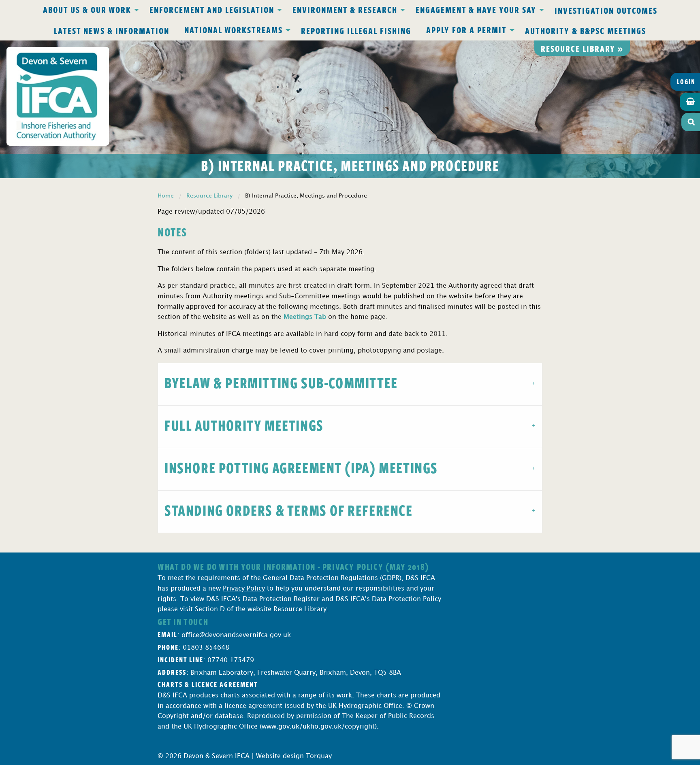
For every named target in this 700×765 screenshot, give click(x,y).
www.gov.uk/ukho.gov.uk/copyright (318, 727)
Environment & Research (344, 9)
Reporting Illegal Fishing (356, 30)
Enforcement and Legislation (211, 9)
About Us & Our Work (87, 9)
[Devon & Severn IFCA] (57, 96)
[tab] (350, 384)
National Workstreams (233, 29)
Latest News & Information (111, 30)
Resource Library (209, 195)
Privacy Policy (244, 589)
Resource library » (582, 48)
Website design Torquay (294, 756)
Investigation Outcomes (606, 10)
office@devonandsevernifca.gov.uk (236, 635)
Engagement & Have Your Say (476, 9)
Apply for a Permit (466, 29)
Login (686, 82)
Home (166, 195)
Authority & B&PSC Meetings (585, 30)
